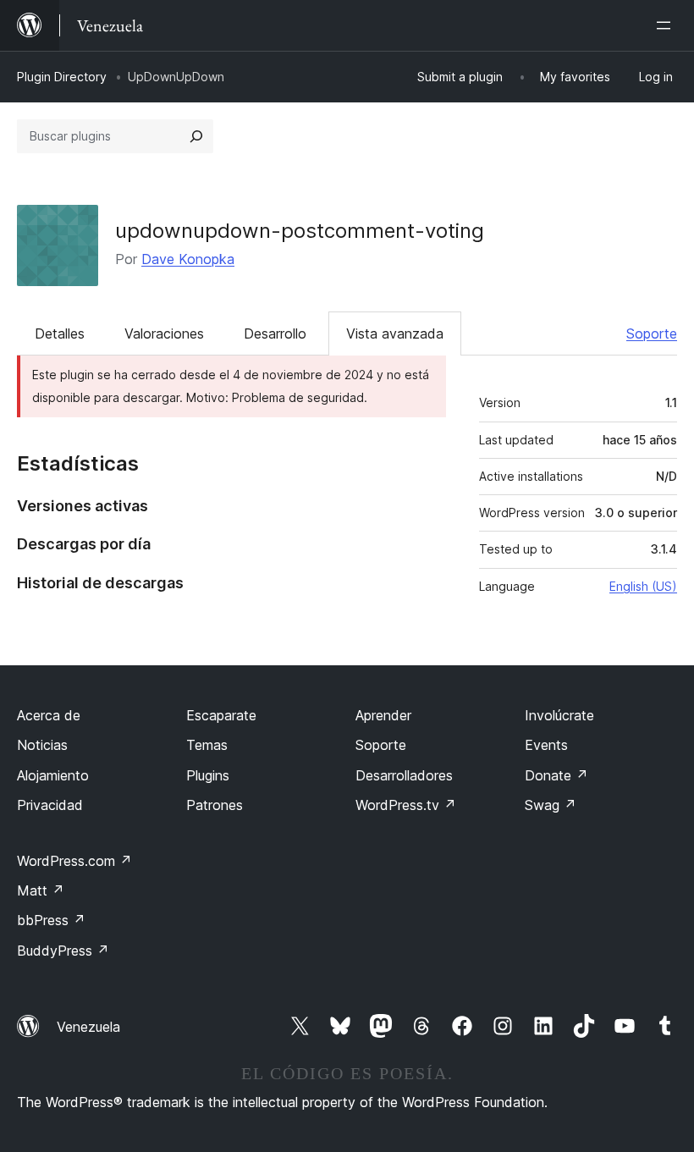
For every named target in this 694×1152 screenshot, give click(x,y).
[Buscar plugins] (196, 136)
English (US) (643, 586)
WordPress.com (74, 860)
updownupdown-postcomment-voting (299, 230)
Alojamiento (53, 775)
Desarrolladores (404, 775)
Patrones (214, 804)
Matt (40, 890)
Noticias (42, 744)
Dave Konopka (187, 259)
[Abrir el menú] (667, 25)
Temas (207, 744)
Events (546, 744)
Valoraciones (164, 333)
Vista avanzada (394, 333)
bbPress (51, 920)
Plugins (207, 775)
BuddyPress (63, 950)
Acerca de (48, 715)
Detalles (60, 333)
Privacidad (50, 804)
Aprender (383, 715)
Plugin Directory (62, 76)
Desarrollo (275, 333)
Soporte (651, 333)
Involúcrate (559, 715)
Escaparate (221, 715)
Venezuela (88, 1026)
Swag (550, 804)
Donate (556, 775)
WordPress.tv (405, 804)
